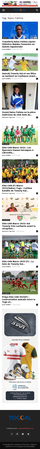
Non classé (6, 144)
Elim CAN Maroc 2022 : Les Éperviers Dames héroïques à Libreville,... (17, 150)
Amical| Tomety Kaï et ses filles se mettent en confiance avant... (19, 74)
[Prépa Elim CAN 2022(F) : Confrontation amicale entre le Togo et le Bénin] (20, 282)
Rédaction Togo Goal (8, 117)
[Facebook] (12, 434)
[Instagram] (17, 434)
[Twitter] (23, 434)
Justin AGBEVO (6, 49)
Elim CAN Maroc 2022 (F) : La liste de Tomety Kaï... (18, 262)
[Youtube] (28, 434)
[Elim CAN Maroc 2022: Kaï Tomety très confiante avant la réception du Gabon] (20, 209)
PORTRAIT (5, 108)
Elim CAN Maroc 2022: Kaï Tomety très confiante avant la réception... (18, 226)
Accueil (4, 15)
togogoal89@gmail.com (26, 428)
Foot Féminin (6, 220)
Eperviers (5, 70)
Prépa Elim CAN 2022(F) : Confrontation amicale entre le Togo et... (18, 299)
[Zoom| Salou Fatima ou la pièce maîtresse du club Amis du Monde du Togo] (20, 96)
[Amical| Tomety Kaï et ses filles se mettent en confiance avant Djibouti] (20, 62)
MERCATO (5, 38)
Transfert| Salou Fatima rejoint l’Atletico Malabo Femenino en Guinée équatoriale (18, 44)
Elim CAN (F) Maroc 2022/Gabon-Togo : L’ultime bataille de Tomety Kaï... (17, 188)
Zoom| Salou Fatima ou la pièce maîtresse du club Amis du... (19, 113)
